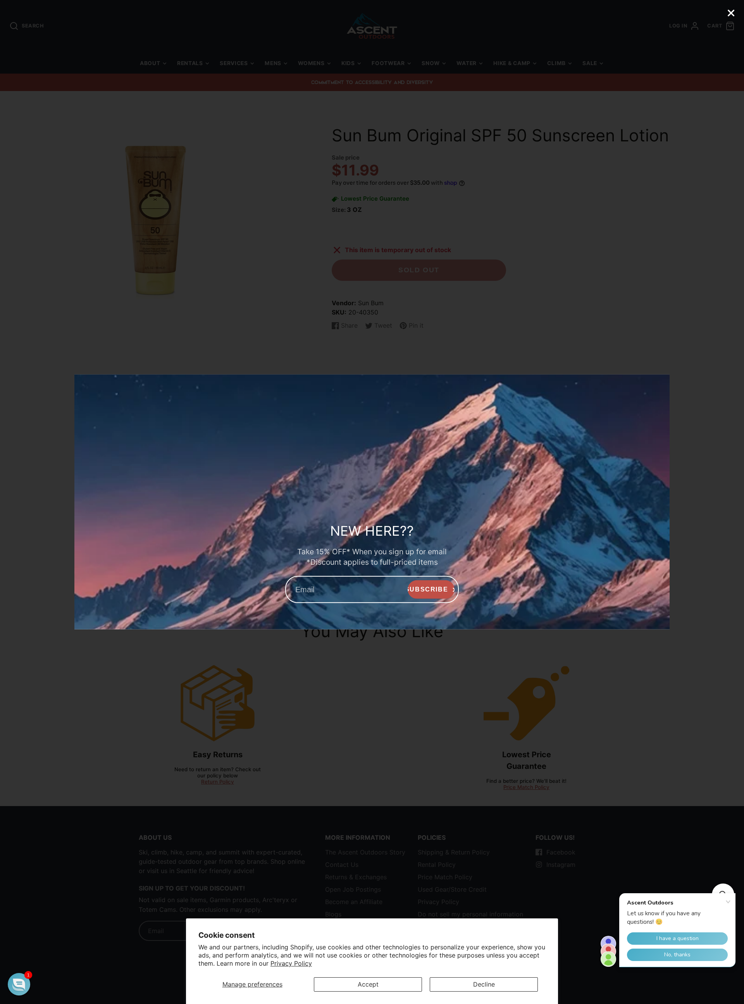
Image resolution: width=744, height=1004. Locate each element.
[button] (19, 984)
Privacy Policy (291, 963)
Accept (368, 984)
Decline (484, 984)
